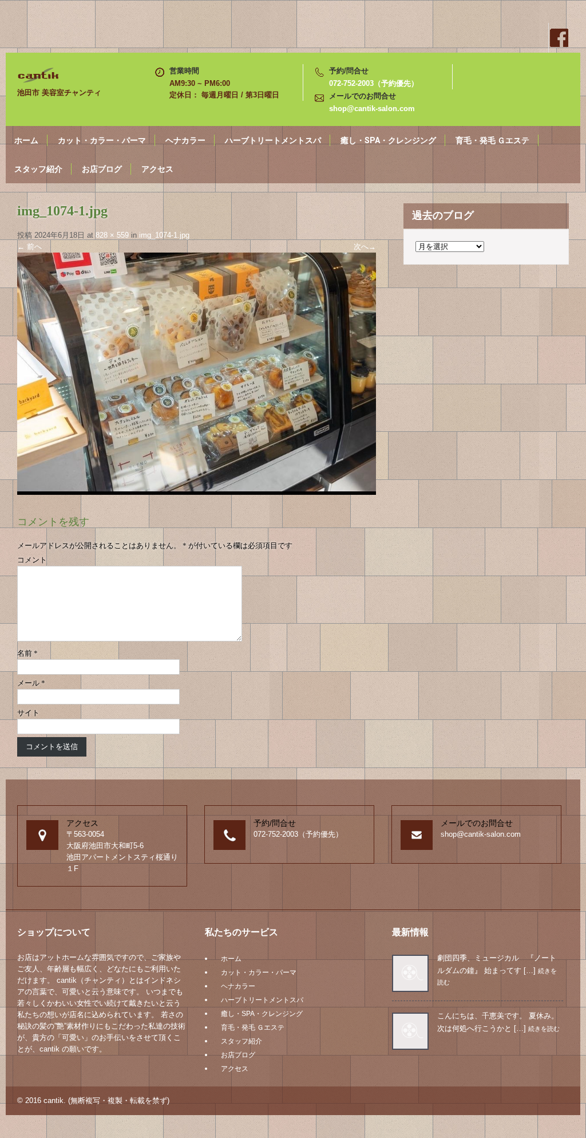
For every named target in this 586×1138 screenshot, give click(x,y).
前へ (29, 246)
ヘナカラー (185, 140)
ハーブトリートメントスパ (273, 140)
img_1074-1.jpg (164, 235)
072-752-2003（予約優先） (373, 83)
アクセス (157, 169)
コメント (32, 560)
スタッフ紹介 (38, 169)
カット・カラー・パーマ (102, 140)
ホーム (26, 140)
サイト (28, 712)
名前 (27, 653)
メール (31, 683)
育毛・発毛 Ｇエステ (492, 140)
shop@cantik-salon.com (372, 108)
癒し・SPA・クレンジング (388, 140)
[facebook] (558, 38)
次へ (365, 246)
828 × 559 (112, 235)
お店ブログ (102, 169)
